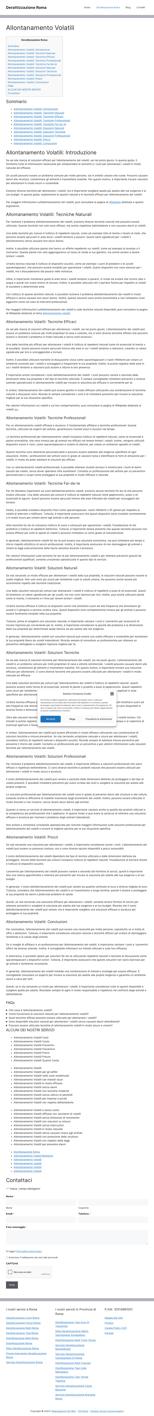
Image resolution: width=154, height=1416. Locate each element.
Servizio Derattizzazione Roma (24, 1362)
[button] (112, 693)
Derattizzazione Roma (26, 7)
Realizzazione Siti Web (64, 1411)
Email (10, 1213)
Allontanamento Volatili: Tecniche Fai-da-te (32, 64)
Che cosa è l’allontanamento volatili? (30, 1010)
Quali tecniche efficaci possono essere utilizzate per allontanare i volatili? (53, 1017)
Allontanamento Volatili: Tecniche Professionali (34, 60)
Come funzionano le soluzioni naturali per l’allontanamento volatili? (49, 1013)
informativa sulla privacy (29, 1251)
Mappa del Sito (114, 1317)
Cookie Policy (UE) (116, 1328)
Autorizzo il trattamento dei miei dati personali (33, 1257)
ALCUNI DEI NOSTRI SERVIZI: (24, 89)
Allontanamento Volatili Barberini (33, 1155)
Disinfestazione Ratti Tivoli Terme (75, 1340)
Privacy (109, 1323)
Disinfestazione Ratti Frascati (73, 1363)
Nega (72, 719)
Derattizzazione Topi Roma (22, 1333)
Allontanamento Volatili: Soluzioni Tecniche (32, 71)
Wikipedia (115, 202)
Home (87, 7)
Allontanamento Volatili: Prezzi (25, 78)
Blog (128, 7)
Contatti (141, 7)
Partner (109, 1333)
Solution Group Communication (107, 1411)
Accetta (50, 719)
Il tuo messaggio (16, 1227)
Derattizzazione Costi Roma (22, 1317)
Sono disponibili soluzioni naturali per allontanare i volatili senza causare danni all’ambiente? (64, 1021)
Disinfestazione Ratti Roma (22, 1338)
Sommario (13, 46)
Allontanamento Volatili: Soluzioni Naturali (31, 67)
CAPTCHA (12, 1263)
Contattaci (14, 93)
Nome (9, 1207)
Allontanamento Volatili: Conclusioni (28, 82)
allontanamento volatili (56, 313)
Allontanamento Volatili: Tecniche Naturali (31, 53)
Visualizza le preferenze (99, 719)
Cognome (83, 1207)
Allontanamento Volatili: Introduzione (29, 49)
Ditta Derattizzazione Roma (22, 1348)
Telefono (84, 1213)
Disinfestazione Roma (27, 1151)
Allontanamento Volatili (28, 1159)
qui (16, 409)
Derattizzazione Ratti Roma (22, 1328)
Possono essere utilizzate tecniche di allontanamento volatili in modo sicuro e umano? (61, 1025)
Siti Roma (83, 1411)
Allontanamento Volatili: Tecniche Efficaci (31, 56)
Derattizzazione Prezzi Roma (23, 1323)
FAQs (10, 85)
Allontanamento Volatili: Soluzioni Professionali (34, 75)
